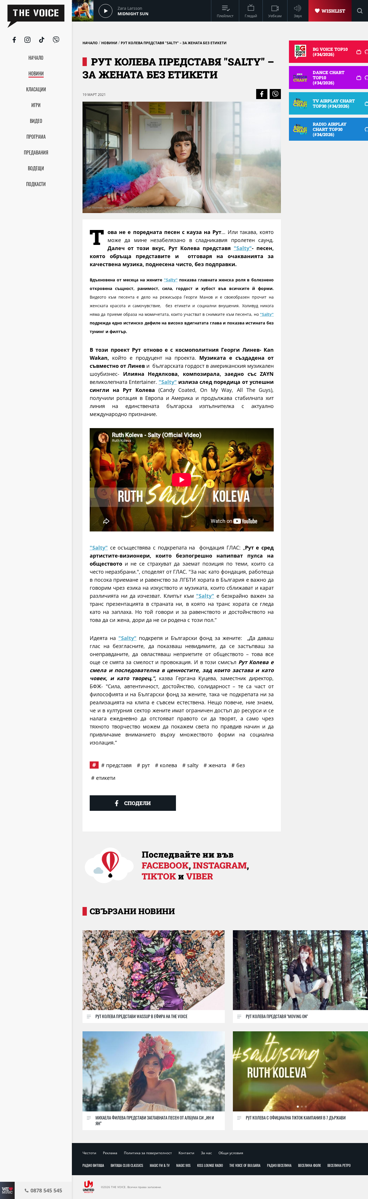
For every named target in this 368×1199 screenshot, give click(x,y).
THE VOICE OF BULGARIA (244, 1165)
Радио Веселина (279, 1165)
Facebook (165, 865)
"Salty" (243, 248)
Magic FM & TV (160, 1165)
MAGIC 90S (183, 1165)
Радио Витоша (93, 1165)
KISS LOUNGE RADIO (210, 1165)
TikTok (159, 876)
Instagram (220, 865)
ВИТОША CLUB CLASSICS (127, 1165)
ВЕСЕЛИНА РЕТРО (338, 1165)
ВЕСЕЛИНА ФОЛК (309, 1165)
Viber (199, 876)
